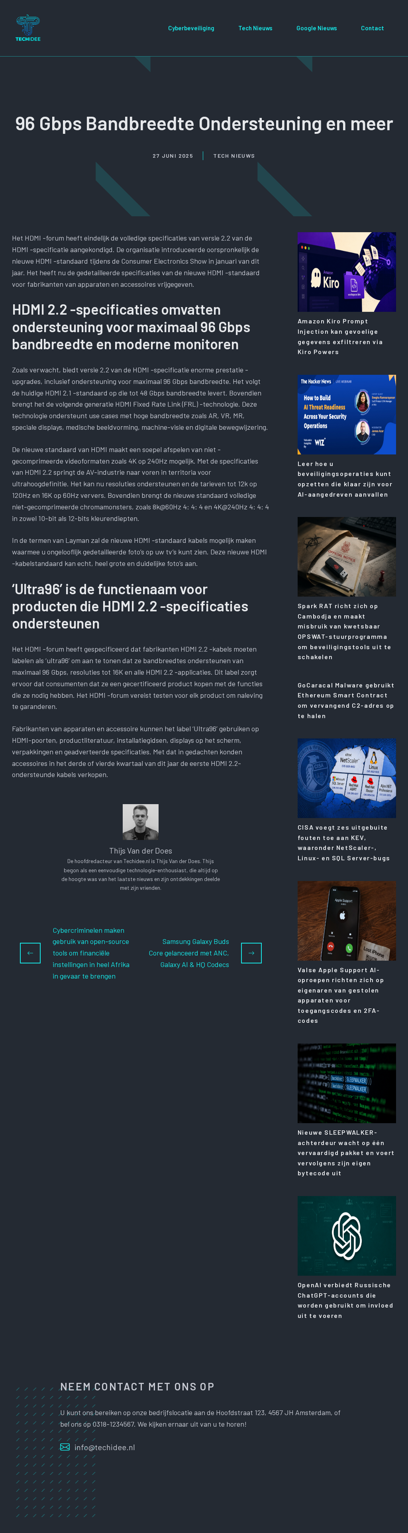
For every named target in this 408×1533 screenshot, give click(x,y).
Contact (372, 27)
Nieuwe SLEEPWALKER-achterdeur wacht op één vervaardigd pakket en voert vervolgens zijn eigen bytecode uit (346, 1152)
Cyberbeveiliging (191, 27)
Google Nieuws (316, 27)
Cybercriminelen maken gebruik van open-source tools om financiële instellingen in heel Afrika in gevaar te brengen (91, 953)
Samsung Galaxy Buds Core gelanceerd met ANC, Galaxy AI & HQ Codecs (189, 953)
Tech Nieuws (255, 27)
